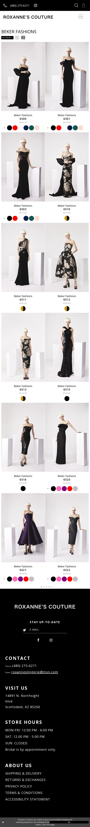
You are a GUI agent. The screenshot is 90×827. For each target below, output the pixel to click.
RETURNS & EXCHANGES (25, 779)
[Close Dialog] (20, 822)
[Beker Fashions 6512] (67, 257)
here (52, 824)
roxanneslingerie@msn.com (34, 672)
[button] (7, 37)
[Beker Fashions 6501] (67, 76)
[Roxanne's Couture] (28, 17)
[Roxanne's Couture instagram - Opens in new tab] (35, 5)
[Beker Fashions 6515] (67, 347)
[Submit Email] (25, 631)
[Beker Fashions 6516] (23, 437)
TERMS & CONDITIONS (24, 792)
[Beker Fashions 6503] (23, 166)
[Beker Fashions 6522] (67, 527)
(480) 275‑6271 (24, 665)
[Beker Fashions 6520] (67, 437)
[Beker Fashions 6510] (67, 166)
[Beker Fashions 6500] (23, 76)
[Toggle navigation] (80, 16)
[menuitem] (38, 639)
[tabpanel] (9, 128)
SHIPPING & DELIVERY (23, 773)
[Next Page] (51, 586)
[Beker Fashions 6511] (23, 257)
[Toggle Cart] (84, 5)
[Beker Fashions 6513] (23, 347)
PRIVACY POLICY (18, 786)
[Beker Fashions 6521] (23, 527)
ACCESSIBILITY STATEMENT (27, 799)
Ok (69, 822)
